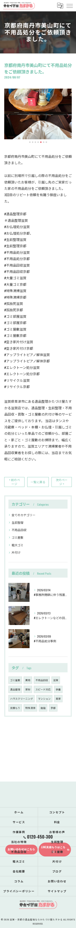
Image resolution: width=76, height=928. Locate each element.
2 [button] (32, 142)
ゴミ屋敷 (17, 537)
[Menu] (69, 5)
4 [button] (38, 142)
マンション (44, 698)
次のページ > (62, 482)
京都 (53, 708)
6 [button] (43, 142)
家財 (27, 689)
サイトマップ (57, 891)
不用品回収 (19, 530)
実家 (58, 698)
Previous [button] (8, 116)
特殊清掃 (30, 708)
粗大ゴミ (17, 545)
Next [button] (67, 116)
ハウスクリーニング (21, 698)
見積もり (15, 708)
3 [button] (35, 142)
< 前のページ (14, 482)
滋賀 (55, 680)
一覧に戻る (38, 482)
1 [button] (30, 142)
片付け (16, 552)
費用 (27, 680)
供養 (58, 689)
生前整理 (17, 522)
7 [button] (46, 142)
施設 (43, 708)
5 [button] (41, 142)
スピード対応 (43, 689)
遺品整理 (15, 689)
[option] (38, 114)
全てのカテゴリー (23, 515)
